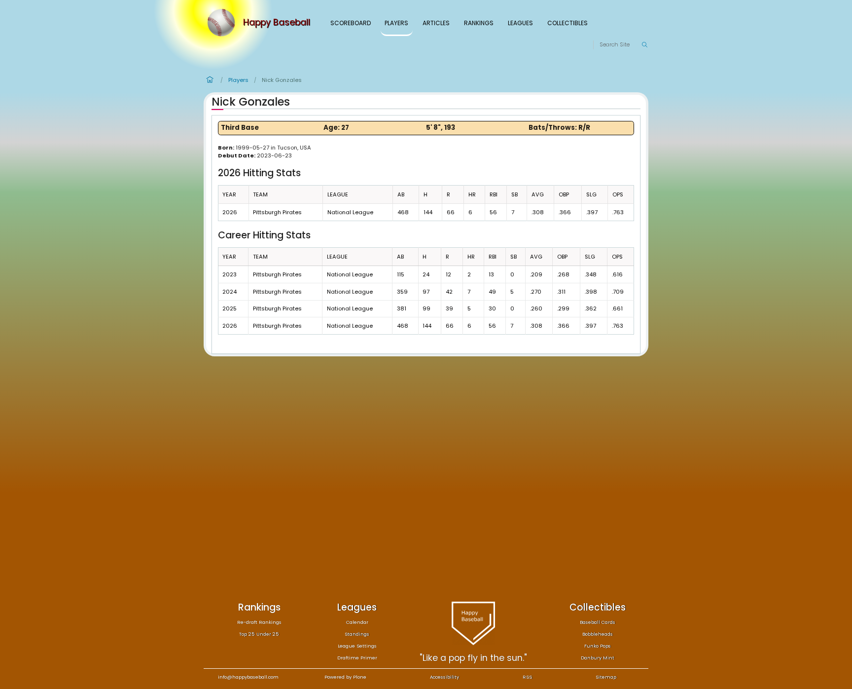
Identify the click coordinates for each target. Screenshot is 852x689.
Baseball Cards (597, 622)
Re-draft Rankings (259, 622)
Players (396, 23)
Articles (436, 23)
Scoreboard (350, 23)
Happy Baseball (276, 23)
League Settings (357, 646)
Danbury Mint (597, 657)
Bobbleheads (597, 634)
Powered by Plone (345, 677)
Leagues (520, 23)
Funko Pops (597, 646)
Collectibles (567, 23)
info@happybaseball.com (248, 677)
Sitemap (606, 677)
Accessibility (444, 677)
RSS (527, 677)
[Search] (644, 44)
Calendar (357, 622)
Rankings (479, 23)
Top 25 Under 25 (259, 634)
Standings (357, 634)
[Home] (223, 23)
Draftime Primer (357, 657)
